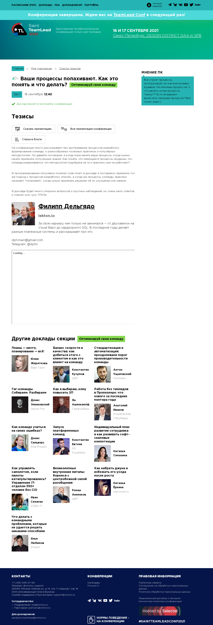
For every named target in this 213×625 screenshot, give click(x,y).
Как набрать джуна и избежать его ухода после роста (111, 472)
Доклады (45, 5)
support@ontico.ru (64, 595)
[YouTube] (186, 6)
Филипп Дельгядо (66, 206)
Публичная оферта (150, 583)
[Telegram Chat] (170, 5)
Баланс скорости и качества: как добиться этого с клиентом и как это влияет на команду (68, 355)
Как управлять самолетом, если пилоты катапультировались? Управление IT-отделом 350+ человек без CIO (29, 479)
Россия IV (93, 586)
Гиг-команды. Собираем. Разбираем (29, 391)
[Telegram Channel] (175, 5)
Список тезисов (70, 68)
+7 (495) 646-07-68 (23, 583)
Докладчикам (72, 5)
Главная (17, 68)
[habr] (198, 5)
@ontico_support (33, 586)
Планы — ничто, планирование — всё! (28, 350)
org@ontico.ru (39, 605)
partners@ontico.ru (39, 608)
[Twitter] (191, 6)
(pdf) (32, 5)
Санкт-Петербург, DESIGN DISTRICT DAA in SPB (157, 35)
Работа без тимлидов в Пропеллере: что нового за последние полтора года (111, 394)
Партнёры (91, 5)
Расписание (20, 5)
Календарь (94, 583)
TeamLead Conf (129, 15)
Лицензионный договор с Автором (159, 598)
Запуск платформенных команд (66, 431)
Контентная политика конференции (160, 601)
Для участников (41, 68)
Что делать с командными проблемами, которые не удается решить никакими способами (29, 524)
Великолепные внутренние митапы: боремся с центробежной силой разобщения (70, 475)
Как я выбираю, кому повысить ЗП (69, 391)
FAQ (57, 5)
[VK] (180, 6)
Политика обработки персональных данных (165, 592)
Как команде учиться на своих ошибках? (29, 429)
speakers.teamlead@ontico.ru (29, 618)
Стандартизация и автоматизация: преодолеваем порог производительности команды (111, 355)
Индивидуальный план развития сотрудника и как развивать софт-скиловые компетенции (112, 434)
